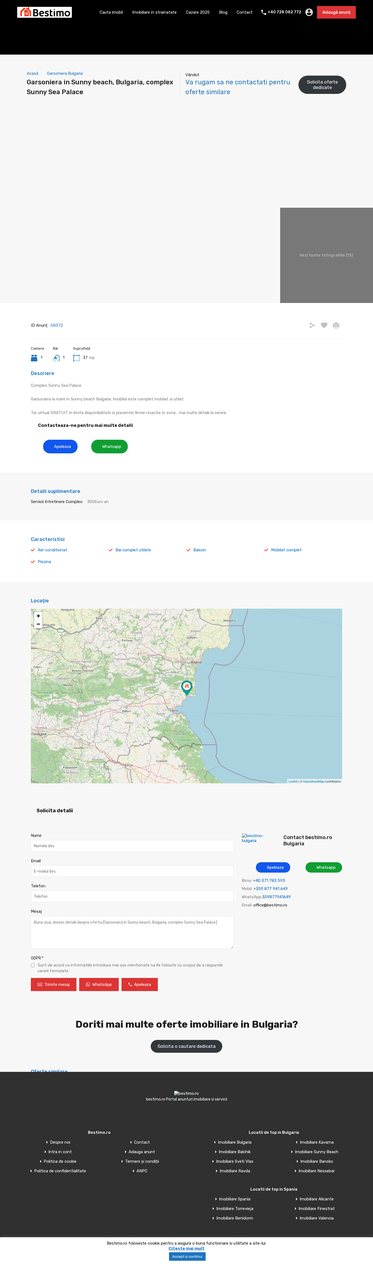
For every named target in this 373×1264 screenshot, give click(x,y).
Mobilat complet (286, 550)
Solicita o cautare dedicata (187, 1046)
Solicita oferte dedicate (322, 84)
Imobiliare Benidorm (234, 1218)
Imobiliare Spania (234, 1199)
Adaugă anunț (336, 12)
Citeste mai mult (186, 1248)
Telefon (38, 886)
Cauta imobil (111, 12)
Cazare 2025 (198, 12)
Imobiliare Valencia (317, 1218)
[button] (60, 446)
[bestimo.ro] (44, 15)
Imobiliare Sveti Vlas (234, 1161)
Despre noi (60, 1142)
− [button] (38, 624)
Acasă (32, 73)
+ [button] (38, 615)
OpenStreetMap (313, 781)
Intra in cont (60, 1152)
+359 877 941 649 (270, 888)
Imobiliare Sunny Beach (316, 1152)
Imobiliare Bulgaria (234, 1142)
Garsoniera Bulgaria (65, 73)
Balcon (199, 550)
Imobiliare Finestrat (316, 1209)
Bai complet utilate (133, 550)
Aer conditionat (52, 550)
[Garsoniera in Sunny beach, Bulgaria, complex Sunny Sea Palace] (187, 688)
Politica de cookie (60, 1161)
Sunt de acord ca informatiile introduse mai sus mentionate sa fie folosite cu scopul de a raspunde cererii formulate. (130, 968)
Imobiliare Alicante (317, 1199)
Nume (36, 835)
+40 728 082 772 (284, 12)
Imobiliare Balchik (235, 1152)
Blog (223, 12)
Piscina (44, 561)
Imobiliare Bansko (316, 1161)
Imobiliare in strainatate (154, 12)
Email (36, 860)
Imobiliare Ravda (235, 1171)
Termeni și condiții (142, 1161)
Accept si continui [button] (187, 1256)
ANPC (142, 1171)
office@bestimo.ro (270, 905)
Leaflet (293, 781)
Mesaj (36, 911)
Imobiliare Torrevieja (234, 1209)
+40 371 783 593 (269, 880)
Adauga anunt (142, 1152)
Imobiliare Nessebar (316, 1171)
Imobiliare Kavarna (317, 1142)
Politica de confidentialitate (60, 1171)
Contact (245, 12)
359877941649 (276, 896)
